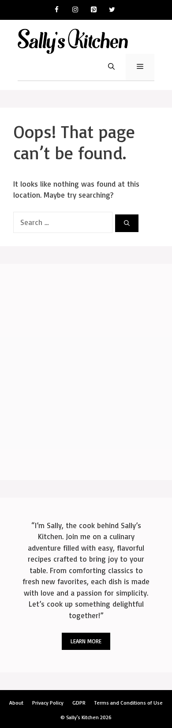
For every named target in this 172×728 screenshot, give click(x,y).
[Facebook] (56, 10)
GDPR (79, 702)
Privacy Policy (48, 702)
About (16, 702)
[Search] (127, 223)
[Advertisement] (86, 372)
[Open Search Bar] (111, 67)
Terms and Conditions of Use (128, 702)
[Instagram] (74, 10)
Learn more (86, 641)
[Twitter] (112, 10)
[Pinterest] (93, 10)
